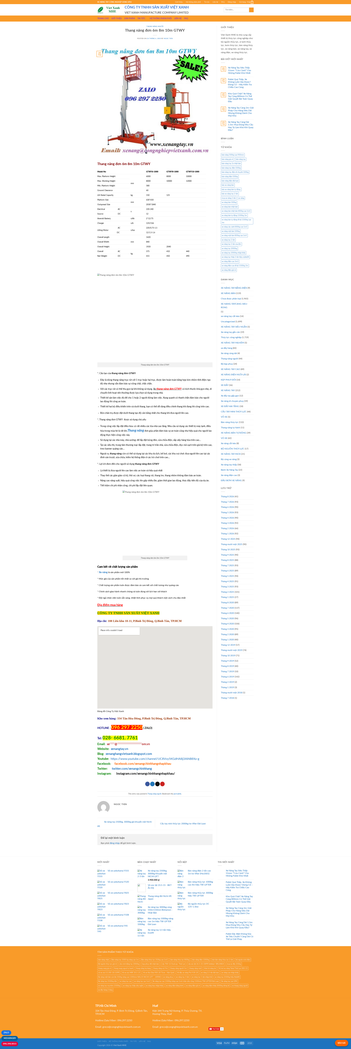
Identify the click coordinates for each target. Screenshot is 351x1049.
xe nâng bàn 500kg (229, 202)
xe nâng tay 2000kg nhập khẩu (233, 253)
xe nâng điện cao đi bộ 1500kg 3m (235, 266)
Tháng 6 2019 (227, 677)
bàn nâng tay (241, 159)
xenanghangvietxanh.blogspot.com (129, 753)
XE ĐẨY (224, 385)
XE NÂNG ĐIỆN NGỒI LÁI (233, 375)
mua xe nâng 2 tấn (229, 198)
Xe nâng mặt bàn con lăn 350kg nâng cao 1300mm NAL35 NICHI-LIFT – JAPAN (129, 977)
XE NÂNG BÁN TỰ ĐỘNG (233, 433)
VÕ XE (224, 417)
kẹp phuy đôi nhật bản (150, 964)
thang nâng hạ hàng (143, 968)
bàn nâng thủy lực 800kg (179, 960)
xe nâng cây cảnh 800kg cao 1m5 (234, 227)
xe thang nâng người (240, 986)
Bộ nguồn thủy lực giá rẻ (107, 964)
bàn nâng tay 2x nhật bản (231, 163)
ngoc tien (168, 38)
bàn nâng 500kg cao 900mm (233, 155)
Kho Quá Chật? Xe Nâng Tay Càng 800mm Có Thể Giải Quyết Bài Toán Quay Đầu (240, 98)
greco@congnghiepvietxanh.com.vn (121, 1027)
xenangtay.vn (119, 748)
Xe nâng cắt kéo (228, 443)
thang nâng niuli (195, 968)
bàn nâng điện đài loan (230, 181)
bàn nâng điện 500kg (230, 176)
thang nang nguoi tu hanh (123, 968)
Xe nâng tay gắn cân (230, 332)
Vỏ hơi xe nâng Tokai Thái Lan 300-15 (233, 968)
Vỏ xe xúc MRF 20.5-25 (131, 972)
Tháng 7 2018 (227, 698)
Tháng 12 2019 (228, 645)
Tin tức (207, 2)
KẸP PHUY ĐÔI (228, 380)
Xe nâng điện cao (229, 475)
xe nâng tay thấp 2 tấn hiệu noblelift (235, 257)
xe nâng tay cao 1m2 (142, 981)
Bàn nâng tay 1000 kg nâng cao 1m (125, 960)
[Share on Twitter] (152, 784)
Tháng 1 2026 (227, 534)
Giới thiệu (179, 2)
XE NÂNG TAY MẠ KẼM (232, 343)
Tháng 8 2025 (227, 560)
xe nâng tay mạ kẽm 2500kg (109, 986)
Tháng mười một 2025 (231, 544)
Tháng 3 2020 (227, 629)
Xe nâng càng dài (229, 353)
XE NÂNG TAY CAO (230, 369)
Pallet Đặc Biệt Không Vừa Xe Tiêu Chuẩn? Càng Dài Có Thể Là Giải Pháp (239, 936)
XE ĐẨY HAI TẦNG (230, 406)
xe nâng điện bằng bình (174, 986)
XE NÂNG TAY (228, 390)
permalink (177, 794)
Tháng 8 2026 (227, 496)
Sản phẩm (129, 18)
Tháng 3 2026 (227, 523)
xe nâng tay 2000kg (229, 248)
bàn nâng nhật (103, 960)
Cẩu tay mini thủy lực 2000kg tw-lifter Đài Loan (183, 824)
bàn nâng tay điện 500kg (231, 168)
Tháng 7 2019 (227, 671)
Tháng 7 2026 (227, 502)
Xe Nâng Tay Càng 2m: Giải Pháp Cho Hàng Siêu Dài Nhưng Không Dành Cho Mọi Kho (241, 112)
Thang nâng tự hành (230, 428)
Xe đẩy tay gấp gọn (230, 396)
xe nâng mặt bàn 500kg (231, 231)
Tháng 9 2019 (227, 661)
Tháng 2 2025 (227, 592)
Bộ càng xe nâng (229, 459)
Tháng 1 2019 (227, 687)
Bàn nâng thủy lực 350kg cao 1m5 (154, 960)
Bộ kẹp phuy (227, 364)
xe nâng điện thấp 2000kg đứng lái (216, 986)
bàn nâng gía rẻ (227, 159)
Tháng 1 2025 (227, 597)
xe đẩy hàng (226, 348)
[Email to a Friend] (157, 784)
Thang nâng (136, 430)
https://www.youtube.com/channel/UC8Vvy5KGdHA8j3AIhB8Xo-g (155, 758)
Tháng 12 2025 (228, 539)
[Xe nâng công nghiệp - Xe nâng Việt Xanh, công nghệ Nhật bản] (109, 10)
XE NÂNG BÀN (228, 293)
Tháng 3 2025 (227, 587)
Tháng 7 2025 (227, 565)
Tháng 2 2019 (227, 682)
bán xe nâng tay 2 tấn (230, 194)
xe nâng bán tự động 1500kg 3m (234, 215)
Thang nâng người (154, 26)
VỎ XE (224, 438)
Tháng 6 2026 (227, 507)
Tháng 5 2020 (227, 618)
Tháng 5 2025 (227, 576)
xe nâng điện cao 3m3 (230, 261)
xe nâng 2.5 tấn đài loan (210, 972)
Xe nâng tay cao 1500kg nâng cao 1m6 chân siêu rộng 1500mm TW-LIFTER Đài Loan (186, 981)
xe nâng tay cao (125, 981)
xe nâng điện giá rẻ (229, 270)
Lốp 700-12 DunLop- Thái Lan (173, 964)
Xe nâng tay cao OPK (229, 981)
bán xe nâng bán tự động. (231, 189)
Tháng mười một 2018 (231, 693)
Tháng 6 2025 (227, 571)
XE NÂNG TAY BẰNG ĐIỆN (234, 288)
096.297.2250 (124, 1020)
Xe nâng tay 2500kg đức (107, 981)
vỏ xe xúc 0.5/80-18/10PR (108, 972)
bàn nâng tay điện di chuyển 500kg (235, 172)
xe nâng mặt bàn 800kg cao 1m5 (234, 235)
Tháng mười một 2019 (231, 650)
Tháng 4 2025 (227, 581)
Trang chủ (103, 18)
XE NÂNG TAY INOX (231, 454)
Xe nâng (103, 572)
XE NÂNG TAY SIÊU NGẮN (234, 327)
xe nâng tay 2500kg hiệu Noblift (227, 977)
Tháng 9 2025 (227, 555)
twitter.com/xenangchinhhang (132, 768)
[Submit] (251, 10)
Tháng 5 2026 (227, 512)
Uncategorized (228, 322)
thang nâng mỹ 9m (160, 968)
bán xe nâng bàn (228, 185)
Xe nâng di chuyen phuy (232, 401)
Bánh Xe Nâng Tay (229, 470)
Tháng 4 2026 (227, 518)
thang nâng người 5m (178, 968)
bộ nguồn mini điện (243, 960)
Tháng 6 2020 (227, 613)
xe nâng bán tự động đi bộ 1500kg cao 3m (236, 221)
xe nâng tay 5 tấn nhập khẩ (202, 977)
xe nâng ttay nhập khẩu (154, 986)
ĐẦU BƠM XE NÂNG (231, 480)
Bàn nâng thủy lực (229, 422)
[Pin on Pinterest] (162, 784)
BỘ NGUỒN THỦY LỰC (232, 449)
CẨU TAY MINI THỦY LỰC (233, 412)
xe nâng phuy (168, 977)
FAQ (223, 2)
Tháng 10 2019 (228, 655)
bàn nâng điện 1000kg (200, 960)
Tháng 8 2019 (227, 666)
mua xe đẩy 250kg (234, 964)
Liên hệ (215, 2)
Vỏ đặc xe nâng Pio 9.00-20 (187, 972)
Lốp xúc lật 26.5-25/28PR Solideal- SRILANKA (206, 964)
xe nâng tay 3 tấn (182, 977)
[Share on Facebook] (147, 784)
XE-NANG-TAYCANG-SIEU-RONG (234, 306)
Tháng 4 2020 (227, 624)
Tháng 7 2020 (227, 608)
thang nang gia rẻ (104, 968)
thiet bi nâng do (210, 968)
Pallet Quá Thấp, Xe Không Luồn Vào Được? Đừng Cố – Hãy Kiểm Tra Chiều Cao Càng (240, 83)
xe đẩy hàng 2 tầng (105, 990)
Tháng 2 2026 (227, 528)
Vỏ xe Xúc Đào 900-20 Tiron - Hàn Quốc (158, 972)
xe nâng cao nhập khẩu (230, 972)
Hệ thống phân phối (193, 2)
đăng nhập (115, 843)
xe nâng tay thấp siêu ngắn (133, 986)
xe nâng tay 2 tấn (228, 240)
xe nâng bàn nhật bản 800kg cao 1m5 (236, 211)
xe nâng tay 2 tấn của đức (231, 244)
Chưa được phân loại (231, 299)
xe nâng (241, 198)
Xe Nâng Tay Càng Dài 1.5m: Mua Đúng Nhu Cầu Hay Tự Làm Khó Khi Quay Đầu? (240, 126)
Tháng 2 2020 (227, 634)
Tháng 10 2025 (228, 549)
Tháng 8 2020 (227, 602)
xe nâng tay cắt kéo (230, 316)
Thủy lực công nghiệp (231, 337)
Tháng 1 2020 (227, 640)
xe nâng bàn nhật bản (230, 207)
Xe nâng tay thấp (229, 465)
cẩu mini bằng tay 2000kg (129, 964)
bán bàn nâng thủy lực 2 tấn (222, 960)
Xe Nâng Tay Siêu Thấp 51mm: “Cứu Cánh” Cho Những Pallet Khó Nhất (239, 70)
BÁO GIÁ (342, 1043)
